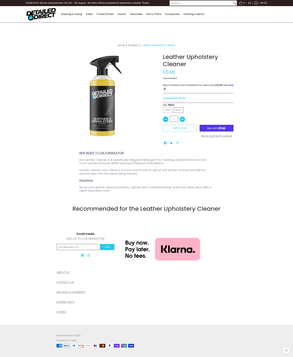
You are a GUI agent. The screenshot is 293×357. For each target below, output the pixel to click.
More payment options (216, 136)
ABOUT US (63, 272)
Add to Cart (180, 128)
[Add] (182, 119)
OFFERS (61, 312)
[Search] (234, 3)
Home (121, 45)
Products (133, 45)
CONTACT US (65, 282)
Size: (168, 105)
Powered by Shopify (66, 340)
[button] (245, 3)
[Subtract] (165, 119)
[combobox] (201, 3)
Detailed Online (64, 335)
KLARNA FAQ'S (65, 302)
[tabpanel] (146, 173)
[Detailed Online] (41, 14)
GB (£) (263, 3)
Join (107, 247)
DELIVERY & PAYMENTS (70, 292)
